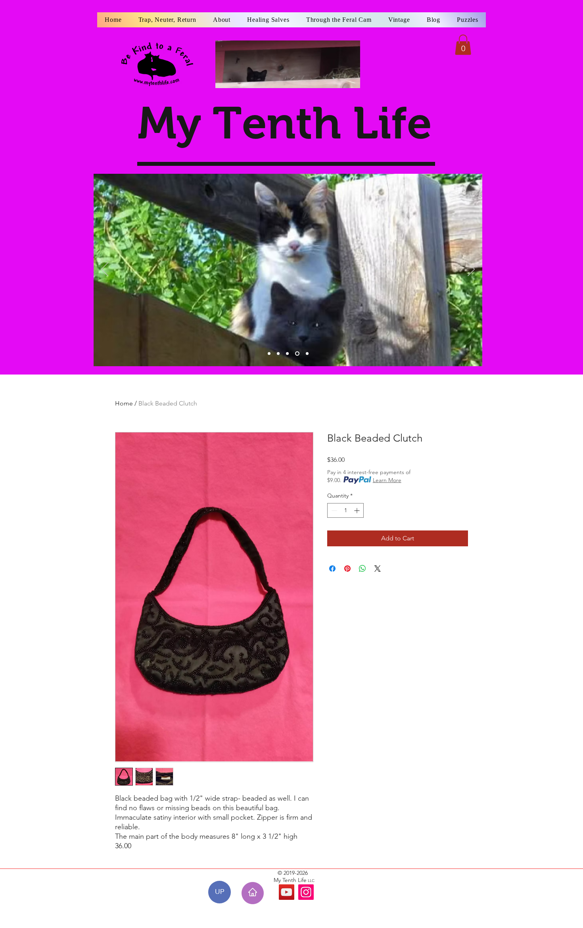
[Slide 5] (307, 353)
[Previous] (104, 269)
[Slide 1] (269, 353)
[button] (463, 45)
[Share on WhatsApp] (362, 568)
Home (124, 403)
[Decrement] (333, 510)
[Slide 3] (287, 353)
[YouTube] (286, 892)
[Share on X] (377, 568)
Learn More (387, 480)
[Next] (471, 269)
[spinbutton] (345, 510)
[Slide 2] (278, 353)
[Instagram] (306, 892)
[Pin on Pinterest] (347, 568)
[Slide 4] (297, 354)
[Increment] (357, 510)
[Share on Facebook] (332, 568)
